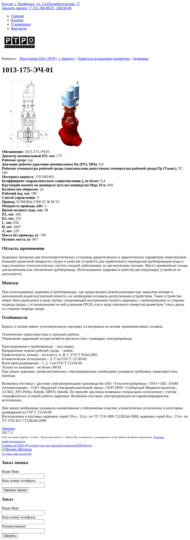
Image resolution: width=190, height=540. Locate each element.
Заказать (8, 428)
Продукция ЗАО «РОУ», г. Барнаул (47, 58)
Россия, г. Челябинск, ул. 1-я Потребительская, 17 (41, 4)
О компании (21, 24)
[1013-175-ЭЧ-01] (48, 147)
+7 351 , (50, 8)
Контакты (19, 28)
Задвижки (141, 58)
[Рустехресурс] (20, 49)
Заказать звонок (14, 8)
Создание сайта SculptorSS (17, 453)
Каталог (17, 20)
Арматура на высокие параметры (103, 58)
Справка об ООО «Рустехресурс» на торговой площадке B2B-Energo (47, 445)
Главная (17, 16)
